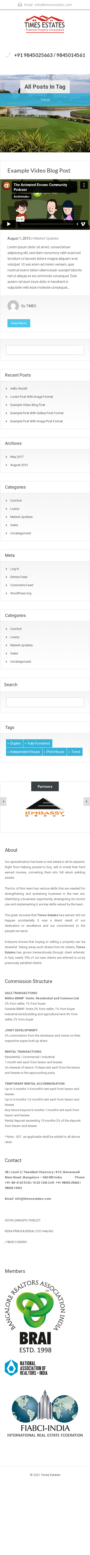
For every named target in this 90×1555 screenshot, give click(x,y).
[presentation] (3, 801)
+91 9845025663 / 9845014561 (49, 55)
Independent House (25, 752)
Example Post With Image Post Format (36, 421)
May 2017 (17, 457)
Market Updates (46, 238)
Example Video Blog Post (39, 170)
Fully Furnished (39, 743)
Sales (14, 525)
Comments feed (21, 585)
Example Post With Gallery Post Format (37, 413)
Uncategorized (20, 533)
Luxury (14, 508)
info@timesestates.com (53, 4)
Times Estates (50, 1475)
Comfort (16, 500)
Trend (75, 752)
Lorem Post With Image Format (31, 396)
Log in (14, 569)
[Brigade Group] (45, 807)
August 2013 (19, 465)
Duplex (15, 743)
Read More (18, 323)
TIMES (31, 306)
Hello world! (18, 388)
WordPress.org (20, 593)
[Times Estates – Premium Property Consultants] (45, 30)
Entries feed (18, 577)
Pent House (55, 752)
